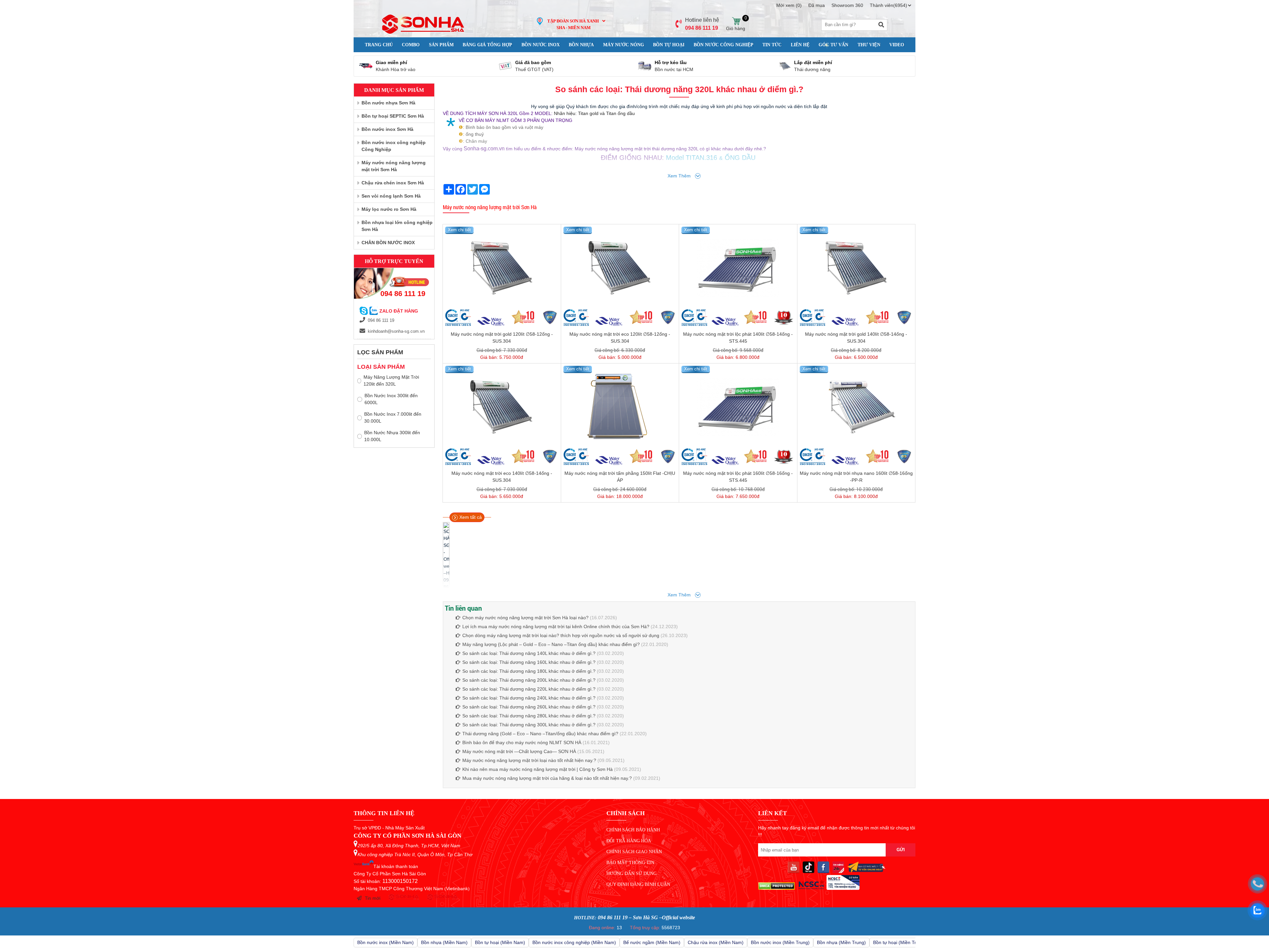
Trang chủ (379, 44)
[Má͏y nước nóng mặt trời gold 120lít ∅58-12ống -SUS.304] (501, 268)
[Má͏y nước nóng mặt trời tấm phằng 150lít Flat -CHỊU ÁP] (620, 407)
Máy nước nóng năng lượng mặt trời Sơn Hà (490, 207)
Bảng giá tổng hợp (487, 44)
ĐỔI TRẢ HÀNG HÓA (628, 840)
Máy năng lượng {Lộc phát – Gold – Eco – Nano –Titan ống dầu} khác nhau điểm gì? (551, 644)
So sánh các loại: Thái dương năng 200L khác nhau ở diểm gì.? (529, 680)
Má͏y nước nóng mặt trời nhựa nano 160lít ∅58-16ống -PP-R (856, 477)
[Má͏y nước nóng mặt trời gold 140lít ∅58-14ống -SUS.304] (856, 268)
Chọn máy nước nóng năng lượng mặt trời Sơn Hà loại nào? (525, 617)
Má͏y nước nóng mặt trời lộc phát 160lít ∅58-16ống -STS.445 (738, 477)
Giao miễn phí (391, 62)
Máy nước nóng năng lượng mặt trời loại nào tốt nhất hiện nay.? (529, 760)
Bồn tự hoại (668, 44)
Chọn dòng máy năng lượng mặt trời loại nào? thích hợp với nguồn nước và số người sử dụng (560, 635)
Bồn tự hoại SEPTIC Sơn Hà (393, 116)
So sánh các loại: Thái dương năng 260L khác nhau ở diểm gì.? (529, 706)
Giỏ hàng (736, 21)
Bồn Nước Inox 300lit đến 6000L (391, 399)
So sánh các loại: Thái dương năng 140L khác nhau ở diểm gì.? (529, 653)
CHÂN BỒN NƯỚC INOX (388, 242)
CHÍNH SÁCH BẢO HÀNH (633, 829)
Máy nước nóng (623, 44)
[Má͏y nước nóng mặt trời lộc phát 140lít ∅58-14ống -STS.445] (738, 268)
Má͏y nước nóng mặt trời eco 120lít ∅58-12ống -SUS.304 (619, 337)
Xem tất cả (470, 517)
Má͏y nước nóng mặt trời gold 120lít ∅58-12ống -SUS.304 (502, 337)
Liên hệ (800, 44)
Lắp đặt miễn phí (813, 62)
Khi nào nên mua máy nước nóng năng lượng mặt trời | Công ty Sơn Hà (537, 769)
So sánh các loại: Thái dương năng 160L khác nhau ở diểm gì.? (529, 662)
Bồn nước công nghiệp (723, 44)
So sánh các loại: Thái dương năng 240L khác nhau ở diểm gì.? (529, 698)
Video (896, 44)
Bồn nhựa (581, 44)
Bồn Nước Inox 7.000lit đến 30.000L (392, 417)
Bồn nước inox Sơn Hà (387, 129)
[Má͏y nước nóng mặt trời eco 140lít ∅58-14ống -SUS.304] (501, 407)
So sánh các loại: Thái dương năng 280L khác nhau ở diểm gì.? (529, 715)
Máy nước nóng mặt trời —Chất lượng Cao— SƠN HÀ (519, 751)
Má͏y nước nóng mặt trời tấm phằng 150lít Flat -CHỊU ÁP (619, 477)
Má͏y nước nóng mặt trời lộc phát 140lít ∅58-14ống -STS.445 (738, 337)
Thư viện (869, 44)
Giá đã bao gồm (533, 62)
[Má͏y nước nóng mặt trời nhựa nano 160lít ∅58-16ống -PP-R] (856, 407)
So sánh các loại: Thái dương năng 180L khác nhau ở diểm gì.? (529, 671)
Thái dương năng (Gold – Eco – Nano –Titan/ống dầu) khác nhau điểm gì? (541, 733)
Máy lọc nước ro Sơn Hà (389, 209)
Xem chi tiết (459, 229)
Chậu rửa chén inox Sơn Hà (393, 182)
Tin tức (772, 44)
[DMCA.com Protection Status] (776, 888)
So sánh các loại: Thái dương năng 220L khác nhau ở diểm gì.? (529, 689)
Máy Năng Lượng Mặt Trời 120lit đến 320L (391, 380)
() (789, 5)
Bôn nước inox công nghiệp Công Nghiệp (394, 146)
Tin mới (372, 898)
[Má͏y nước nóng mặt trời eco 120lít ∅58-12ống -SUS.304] (620, 268)
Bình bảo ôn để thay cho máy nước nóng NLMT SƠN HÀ (521, 742)
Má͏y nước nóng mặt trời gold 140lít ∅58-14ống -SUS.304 (856, 337)
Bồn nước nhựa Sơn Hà (388, 102)
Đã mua (816, 5)
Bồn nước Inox (540, 44)
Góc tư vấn (833, 44)
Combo (411, 44)
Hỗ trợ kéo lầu (671, 62)
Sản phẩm (441, 44)
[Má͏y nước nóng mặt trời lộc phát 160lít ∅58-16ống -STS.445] (738, 407)
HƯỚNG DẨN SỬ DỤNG (631, 873)
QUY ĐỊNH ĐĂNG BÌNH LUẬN (638, 884)
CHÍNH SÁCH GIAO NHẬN (634, 851)
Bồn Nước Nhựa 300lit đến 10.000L (392, 436)
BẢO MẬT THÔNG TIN (630, 862)
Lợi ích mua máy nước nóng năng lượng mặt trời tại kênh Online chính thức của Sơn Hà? (555, 626)
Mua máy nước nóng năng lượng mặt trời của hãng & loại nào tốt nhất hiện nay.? (547, 778)
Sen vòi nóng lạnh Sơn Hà (391, 196)
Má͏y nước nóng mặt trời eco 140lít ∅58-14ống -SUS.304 (501, 477)
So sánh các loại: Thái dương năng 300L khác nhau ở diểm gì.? (529, 724)
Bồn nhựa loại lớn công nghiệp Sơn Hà (397, 226)
